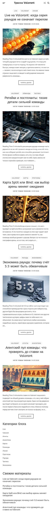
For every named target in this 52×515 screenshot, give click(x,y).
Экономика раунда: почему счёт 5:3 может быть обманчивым (26, 264)
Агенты (25, 343)
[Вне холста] (4, 3)
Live (15, 11)
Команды (26, 93)
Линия (35, 11)
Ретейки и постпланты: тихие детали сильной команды (25, 487)
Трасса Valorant (24, 3)
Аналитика (36, 343)
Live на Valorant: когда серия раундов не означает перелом (22, 480)
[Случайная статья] (45, 3)
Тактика (37, 93)
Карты (25, 178)
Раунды (25, 258)
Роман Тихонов (24, 24)
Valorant (25, 11)
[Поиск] (48, 3)
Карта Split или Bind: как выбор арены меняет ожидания (25, 494)
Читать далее (26, 82)
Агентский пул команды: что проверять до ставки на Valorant (26, 352)
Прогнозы (36, 178)
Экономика (36, 258)
